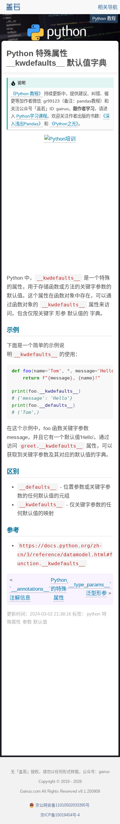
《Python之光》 (64, 123)
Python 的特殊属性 (59, 589)
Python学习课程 (31, 116)
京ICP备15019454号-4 (60, 815)
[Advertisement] (60, 209)
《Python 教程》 (27, 93)
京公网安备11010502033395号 (62, 805)
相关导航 (108, 7)
